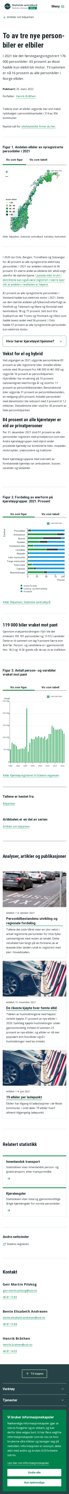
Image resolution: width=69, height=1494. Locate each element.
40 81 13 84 (10, 1324)
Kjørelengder (16, 1194)
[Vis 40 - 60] (10, 209)
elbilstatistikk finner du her (38, 126)
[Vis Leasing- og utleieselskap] (34, 590)
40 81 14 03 (10, 1351)
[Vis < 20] (9, 203)
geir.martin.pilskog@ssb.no (20, 1290)
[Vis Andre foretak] (29, 587)
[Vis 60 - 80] (10, 212)
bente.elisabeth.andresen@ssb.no (24, 1317)
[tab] (14, 160)
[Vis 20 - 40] (10, 206)
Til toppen (37, 1373)
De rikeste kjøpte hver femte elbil (31, 1008)
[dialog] (34, 1450)
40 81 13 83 (10, 1297)
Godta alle (34, 1472)
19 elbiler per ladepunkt (24, 1097)
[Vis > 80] (9, 215)
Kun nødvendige (34, 1482)
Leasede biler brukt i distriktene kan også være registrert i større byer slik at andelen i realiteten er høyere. (34, 280)
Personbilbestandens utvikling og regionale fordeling (31, 921)
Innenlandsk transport (23, 1162)
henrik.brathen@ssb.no (17, 1345)
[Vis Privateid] (26, 592)
